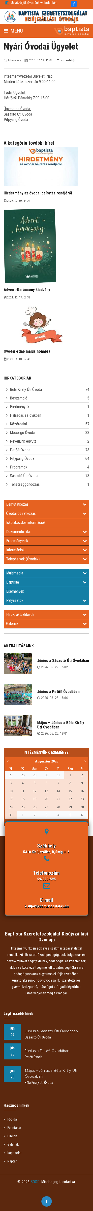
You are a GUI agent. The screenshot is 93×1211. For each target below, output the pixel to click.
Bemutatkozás (17, 504)
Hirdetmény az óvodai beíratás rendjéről (38, 193)
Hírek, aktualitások (20, 614)
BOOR (35, 1181)
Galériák (12, 623)
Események (15, 591)
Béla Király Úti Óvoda (26, 389)
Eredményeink (17, 540)
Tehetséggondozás (25, 484)
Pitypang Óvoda (22, 458)
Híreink (12, 1136)
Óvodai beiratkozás (21, 513)
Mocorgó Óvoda (22, 432)
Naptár (12, 1161)
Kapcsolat (14, 1153)
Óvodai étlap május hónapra (27, 351)
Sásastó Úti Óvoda (24, 475)
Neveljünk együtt (23, 441)
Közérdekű (18, 424)
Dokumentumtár (18, 531)
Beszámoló (18, 398)
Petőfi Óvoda (20, 450)
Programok (18, 467)
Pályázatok (14, 600)
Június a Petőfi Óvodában (58, 691)
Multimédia (14, 573)
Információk (15, 550)
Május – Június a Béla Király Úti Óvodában (60, 724)
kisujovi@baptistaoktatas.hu (47, 906)
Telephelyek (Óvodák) (23, 559)
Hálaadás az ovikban (25, 415)
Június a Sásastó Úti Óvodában (63, 660)
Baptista (12, 582)
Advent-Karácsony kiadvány (27, 289)
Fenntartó (14, 1128)
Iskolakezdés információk (26, 522)
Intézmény (14, 60)
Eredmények (19, 406)
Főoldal (12, 1119)
